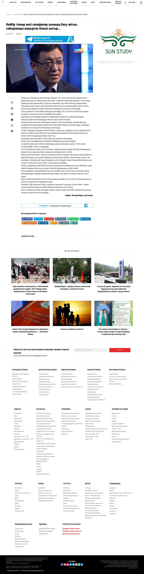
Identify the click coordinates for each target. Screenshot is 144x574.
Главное (39, 469)
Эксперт (17, 434)
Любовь (66, 498)
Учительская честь (21, 544)
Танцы (17, 490)
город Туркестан (93, 389)
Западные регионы (20, 370)
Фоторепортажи (69, 511)
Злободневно (26, 2)
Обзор (112, 503)
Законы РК (40, 451)
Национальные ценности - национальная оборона (94, 504)
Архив (16, 447)
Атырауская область (19, 386)
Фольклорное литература (94, 493)
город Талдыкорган (94, 379)
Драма (114, 421)
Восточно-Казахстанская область (118, 380)
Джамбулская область (95, 394)
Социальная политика (44, 429)
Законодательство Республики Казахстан (96, 517)
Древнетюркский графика (94, 431)
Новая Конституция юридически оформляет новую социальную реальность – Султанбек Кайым (30, 331)
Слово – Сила (116, 429)
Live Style (67, 484)
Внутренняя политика (43, 413)
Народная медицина (46, 531)
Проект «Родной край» (93, 496)
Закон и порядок (118, 2)
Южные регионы (93, 370)
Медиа (17, 508)
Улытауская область (46, 387)
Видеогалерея (90, 501)
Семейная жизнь (69, 501)
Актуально (39, 2)
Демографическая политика (46, 426)
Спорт (93, 2)
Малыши (88, 488)
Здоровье (113, 488)
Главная (8, 14)
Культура (18, 484)
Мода (65, 503)
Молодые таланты (91, 490)
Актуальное (18, 421)
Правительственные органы (46, 444)
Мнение (17, 429)
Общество (17, 418)
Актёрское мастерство (23, 493)
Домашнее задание (70, 493)
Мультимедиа (18, 442)
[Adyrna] (3, 3)
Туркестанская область (95, 387)
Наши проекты (19, 431)
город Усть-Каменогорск (117, 376)
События (113, 498)
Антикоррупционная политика (72, 424)
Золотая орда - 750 (92, 434)
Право (38, 464)
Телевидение (19, 501)
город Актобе (16, 394)
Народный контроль (68, 421)
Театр (17, 496)
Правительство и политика (45, 431)
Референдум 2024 (42, 474)
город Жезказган (45, 389)
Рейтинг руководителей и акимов (45, 435)
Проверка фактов (91, 508)
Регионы (112, 511)
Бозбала (66, 488)
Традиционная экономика (70, 413)
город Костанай (66, 374)
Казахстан (17, 413)
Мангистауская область (20, 381)
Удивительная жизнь (22, 541)
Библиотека (116, 434)
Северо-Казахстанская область (72, 387)
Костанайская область (69, 376)
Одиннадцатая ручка (119, 431)
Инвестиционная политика (45, 421)
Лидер (112, 490)
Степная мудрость (118, 424)
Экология (113, 514)
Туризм (64, 426)
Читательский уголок (70, 496)
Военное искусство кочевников (96, 429)
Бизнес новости (67, 431)
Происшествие (105, 2)
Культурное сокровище (120, 426)
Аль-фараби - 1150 (91, 436)
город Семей (113, 374)
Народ (84, 2)
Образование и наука (23, 524)
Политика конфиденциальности (33, 570)
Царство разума (20, 539)
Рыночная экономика (69, 416)
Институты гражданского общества (45, 440)
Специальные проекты (93, 498)
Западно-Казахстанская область (20, 375)
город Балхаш (43, 394)
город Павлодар (66, 379)
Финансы (65, 434)
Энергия (17, 536)
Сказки (114, 436)
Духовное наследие (74, 2)
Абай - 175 (88, 439)
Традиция (41, 488)
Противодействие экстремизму (120, 493)
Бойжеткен (67, 490)
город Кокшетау (44, 379)
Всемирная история (92, 416)
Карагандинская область (47, 384)
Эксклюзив (113, 508)
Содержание (19, 546)
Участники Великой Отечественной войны (92, 512)
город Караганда (44, 382)
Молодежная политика (44, 418)
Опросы (17, 444)
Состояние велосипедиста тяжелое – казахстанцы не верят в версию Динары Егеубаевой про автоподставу (113, 331)
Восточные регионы (117, 370)
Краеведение (90, 426)
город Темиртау (44, 392)
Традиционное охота (45, 501)
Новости (13, 2)
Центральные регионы (48, 370)
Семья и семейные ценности (72, 329)
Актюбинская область (19, 392)
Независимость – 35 (21, 436)
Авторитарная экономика (70, 418)
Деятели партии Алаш (93, 421)
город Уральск (17, 379)
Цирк (16, 503)
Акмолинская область (46, 376)
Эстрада (18, 506)
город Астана (43, 374)
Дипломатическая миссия (45, 456)
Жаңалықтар (17, 14)
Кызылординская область (96, 400)
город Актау (16, 384)
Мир (15, 416)
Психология (19, 528)
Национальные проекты (44, 454)
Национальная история (93, 413)
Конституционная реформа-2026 (42, 460)
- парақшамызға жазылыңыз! (55, 206)
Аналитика (65, 429)
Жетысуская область (94, 382)
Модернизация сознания (120, 439)
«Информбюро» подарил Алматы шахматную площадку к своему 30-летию (72, 288)
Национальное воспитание (47, 496)
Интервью (17, 426)
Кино (16, 498)
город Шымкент (92, 384)
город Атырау (17, 389)
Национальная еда (44, 493)
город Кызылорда (93, 397)
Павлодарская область (69, 382)
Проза (114, 418)
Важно (50, 2)
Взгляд (112, 506)
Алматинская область (95, 376)
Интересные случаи (70, 506)
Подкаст (112, 501)
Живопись (18, 488)
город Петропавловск (68, 384)
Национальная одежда (46, 498)
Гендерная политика (43, 424)
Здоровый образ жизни (47, 528)
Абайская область (115, 384)
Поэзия (114, 416)
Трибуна (39, 472)
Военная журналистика (71, 508)
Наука (17, 534)
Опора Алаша (116, 442)
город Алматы (92, 374)
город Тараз (91, 392)
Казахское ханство (92, 418)
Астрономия (19, 531)
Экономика (61, 2)
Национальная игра (45, 490)
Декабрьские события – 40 (23, 439)
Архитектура (19, 511)
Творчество (116, 413)
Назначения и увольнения (45, 446)
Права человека (41, 449)
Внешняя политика (42, 416)
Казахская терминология (118, 496)
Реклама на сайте (13, 570)
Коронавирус (43, 534)
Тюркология (89, 424)
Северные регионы (68, 370)
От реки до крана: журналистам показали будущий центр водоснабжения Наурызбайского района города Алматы (113, 289)
